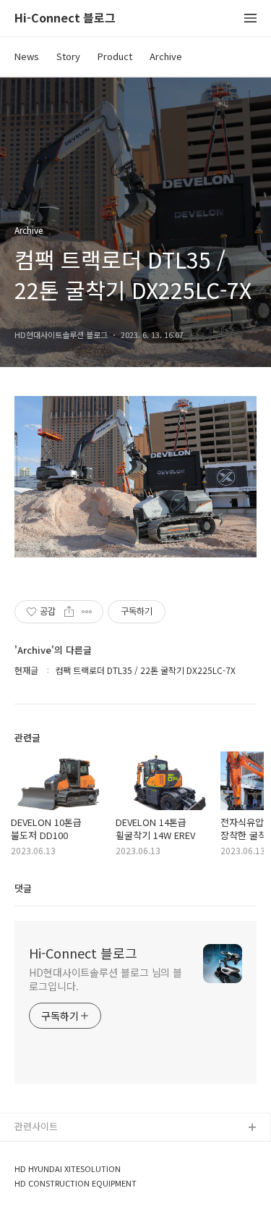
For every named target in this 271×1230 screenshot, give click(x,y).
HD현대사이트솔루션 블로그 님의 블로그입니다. (105, 979)
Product (115, 56)
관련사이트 (36, 1126)
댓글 (23, 888)
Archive (166, 56)
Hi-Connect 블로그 (65, 18)
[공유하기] (69, 612)
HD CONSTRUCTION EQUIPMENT (75, 1183)
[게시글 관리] (87, 612)
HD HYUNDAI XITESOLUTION (67, 1169)
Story (68, 56)
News (26, 56)
